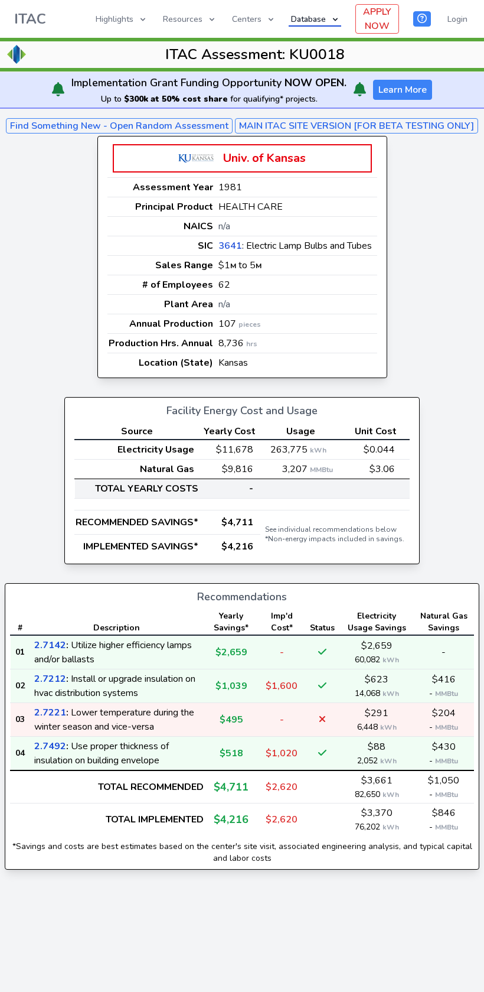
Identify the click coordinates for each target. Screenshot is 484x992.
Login (457, 19)
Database (308, 19)
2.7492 (50, 746)
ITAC (30, 18)
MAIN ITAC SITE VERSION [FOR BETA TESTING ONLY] (356, 125)
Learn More (402, 89)
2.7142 (50, 645)
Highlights (114, 19)
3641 (230, 245)
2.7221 (50, 712)
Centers (246, 19)
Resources (182, 19)
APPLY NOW (377, 18)
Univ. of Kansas (264, 158)
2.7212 (50, 678)
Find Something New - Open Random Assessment (119, 125)
